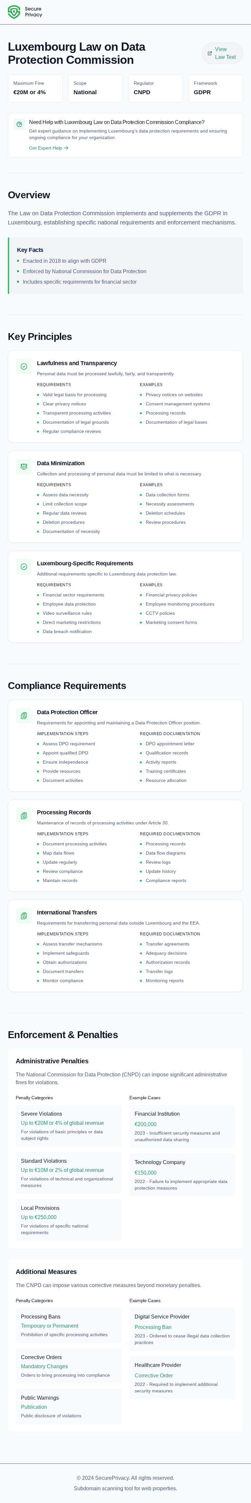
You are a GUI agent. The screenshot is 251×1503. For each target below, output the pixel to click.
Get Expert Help (45, 147)
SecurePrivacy (112, 1478)
